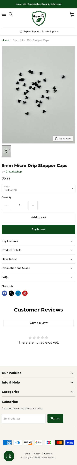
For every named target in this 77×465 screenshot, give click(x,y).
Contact (48, 453)
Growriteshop (14, 171)
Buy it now (38, 229)
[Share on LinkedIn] (18, 293)
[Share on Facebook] (4, 293)
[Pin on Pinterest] (25, 293)
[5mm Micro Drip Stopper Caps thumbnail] (6, 151)
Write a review (39, 323)
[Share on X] (11, 293)
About (37, 453)
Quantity (6, 197)
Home (5, 40)
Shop (27, 453)
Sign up (55, 418)
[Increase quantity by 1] (33, 205)
